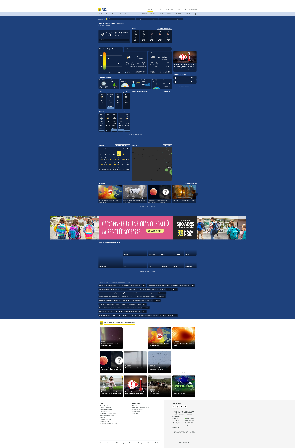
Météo (103, 14)
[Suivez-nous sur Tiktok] (185, 407)
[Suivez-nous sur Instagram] (178, 407)
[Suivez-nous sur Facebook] (174, 407)
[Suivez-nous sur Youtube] (181, 407)
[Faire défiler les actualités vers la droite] (196, 194)
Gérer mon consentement (107, 415)
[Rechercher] (185, 9)
